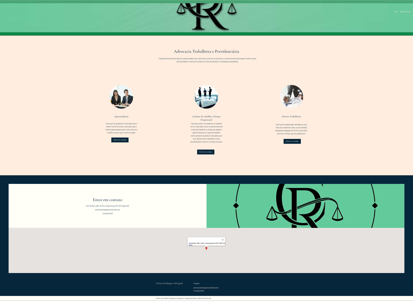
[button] (120, 140)
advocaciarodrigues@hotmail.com (107, 210)
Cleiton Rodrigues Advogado (169, 283)
